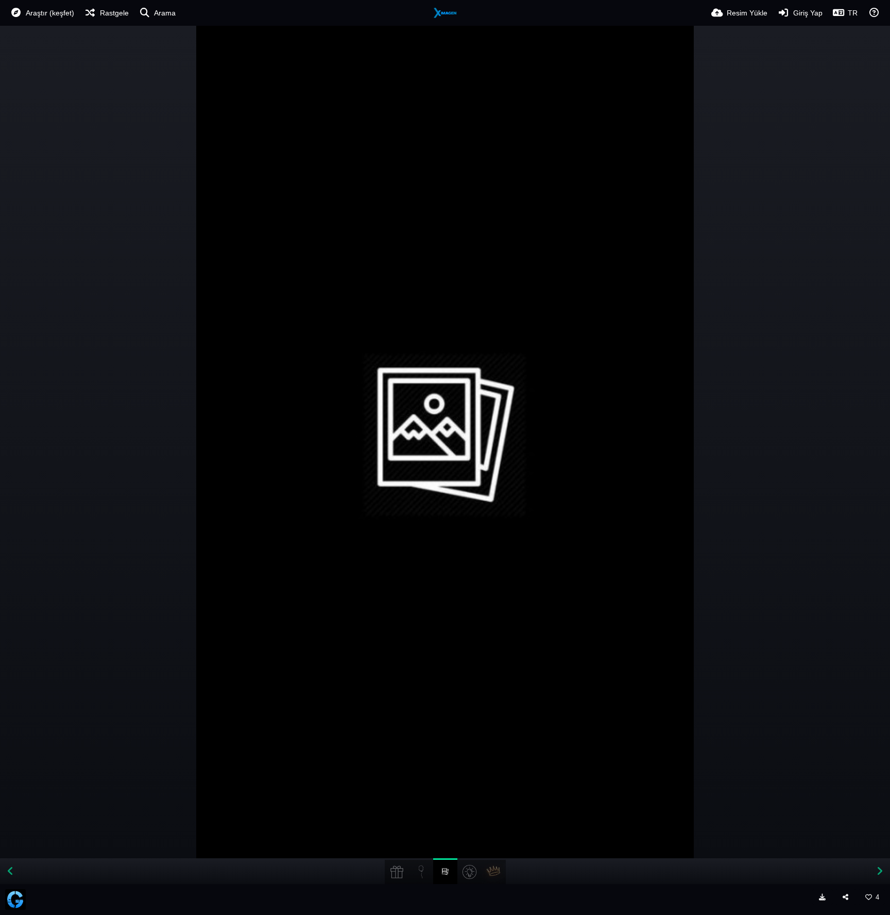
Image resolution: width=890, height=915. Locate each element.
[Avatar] (15, 899)
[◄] (10, 871)
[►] (879, 871)
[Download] (822, 897)
